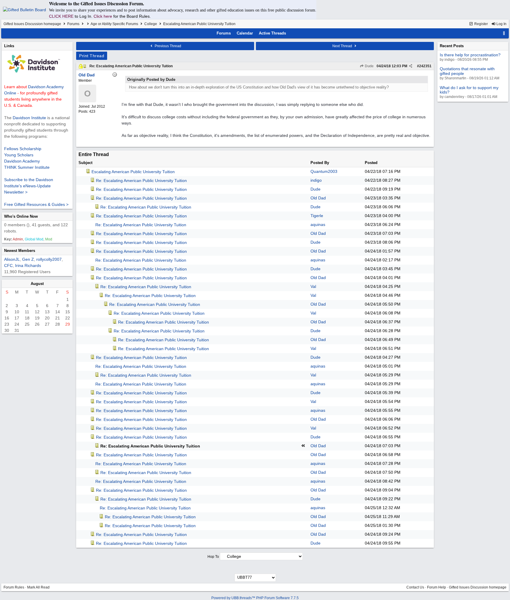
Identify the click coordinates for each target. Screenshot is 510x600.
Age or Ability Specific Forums (114, 24)
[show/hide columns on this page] (504, 33)
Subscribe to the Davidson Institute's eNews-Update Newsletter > (28, 185)
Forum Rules (14, 587)
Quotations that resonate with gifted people (467, 71)
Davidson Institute (29, 117)
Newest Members (19, 250)
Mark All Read (38, 587)
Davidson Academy (22, 161)
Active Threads (272, 33)
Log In (501, 24)
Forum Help (436, 587)
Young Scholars (18, 155)
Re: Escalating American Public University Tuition (131, 66)
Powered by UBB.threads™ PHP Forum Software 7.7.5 (255, 598)
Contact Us (415, 587)
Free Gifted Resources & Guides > (36, 204)
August (37, 283)
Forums (73, 24)
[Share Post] (410, 66)
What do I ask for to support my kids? (469, 89)
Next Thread (342, 46)
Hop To (213, 557)
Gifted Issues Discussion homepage (32, 24)
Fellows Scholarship (22, 148)
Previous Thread (167, 46)
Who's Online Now (21, 216)
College (150, 24)
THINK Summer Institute (27, 167)
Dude (369, 66)
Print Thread (91, 55)
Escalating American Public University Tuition (133, 171)
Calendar (245, 33)
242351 (425, 66)
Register (480, 24)
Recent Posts (452, 46)
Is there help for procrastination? (470, 55)
